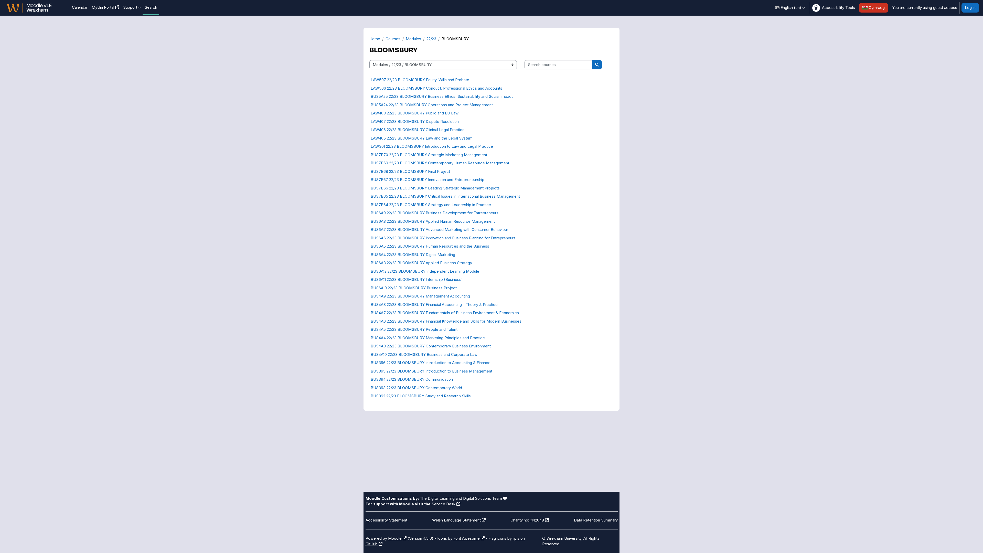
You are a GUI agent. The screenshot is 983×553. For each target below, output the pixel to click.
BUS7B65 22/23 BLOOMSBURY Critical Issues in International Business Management (445, 196)
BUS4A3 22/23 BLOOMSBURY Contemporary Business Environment (431, 346)
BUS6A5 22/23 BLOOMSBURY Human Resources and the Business (430, 246)
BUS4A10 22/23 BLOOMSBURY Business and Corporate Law (424, 354)
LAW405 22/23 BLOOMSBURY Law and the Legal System (422, 138)
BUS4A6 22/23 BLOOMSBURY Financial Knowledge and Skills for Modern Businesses (446, 321)
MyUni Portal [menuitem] (103, 7)
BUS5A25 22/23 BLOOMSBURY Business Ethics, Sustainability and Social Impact (442, 96)
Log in (970, 7)
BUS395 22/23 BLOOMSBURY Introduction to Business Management (431, 371)
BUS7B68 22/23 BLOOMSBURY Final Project (410, 171)
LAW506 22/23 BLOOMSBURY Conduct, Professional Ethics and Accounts (436, 88)
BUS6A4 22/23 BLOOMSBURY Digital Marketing (413, 254)
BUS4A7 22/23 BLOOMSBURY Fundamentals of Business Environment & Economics (445, 312)
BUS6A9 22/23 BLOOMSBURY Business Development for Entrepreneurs (434, 212)
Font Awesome (466, 538)
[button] (789, 8)
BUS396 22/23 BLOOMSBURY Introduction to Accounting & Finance (430, 362)
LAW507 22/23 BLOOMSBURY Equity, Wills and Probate (420, 79)
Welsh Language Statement (456, 520)
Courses (393, 38)
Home (374, 38)
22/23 (431, 38)
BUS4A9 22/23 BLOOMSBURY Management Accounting (420, 296)
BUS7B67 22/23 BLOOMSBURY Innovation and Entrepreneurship (427, 179)
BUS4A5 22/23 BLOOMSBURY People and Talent (414, 329)
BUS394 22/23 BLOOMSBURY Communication (412, 379)
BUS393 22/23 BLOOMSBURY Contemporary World (416, 387)
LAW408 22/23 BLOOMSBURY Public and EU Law (414, 113)
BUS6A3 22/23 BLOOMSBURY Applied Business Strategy (421, 262)
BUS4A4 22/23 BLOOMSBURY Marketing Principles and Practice (428, 337)
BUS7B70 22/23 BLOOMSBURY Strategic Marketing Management (429, 154)
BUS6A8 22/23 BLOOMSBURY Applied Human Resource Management (433, 221)
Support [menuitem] (130, 7)
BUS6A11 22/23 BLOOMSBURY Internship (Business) (417, 279)
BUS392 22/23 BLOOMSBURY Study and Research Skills (421, 396)
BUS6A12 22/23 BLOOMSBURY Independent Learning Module (425, 271)
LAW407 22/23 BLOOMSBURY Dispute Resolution (415, 121)
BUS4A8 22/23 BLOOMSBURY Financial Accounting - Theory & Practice (434, 304)
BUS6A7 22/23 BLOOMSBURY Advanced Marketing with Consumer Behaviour (439, 229)
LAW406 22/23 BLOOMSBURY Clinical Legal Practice (418, 129)
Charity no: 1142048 (527, 520)
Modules (413, 38)
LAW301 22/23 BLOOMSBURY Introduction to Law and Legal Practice (432, 146)
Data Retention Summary (596, 520)
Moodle (395, 538)
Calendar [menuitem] (80, 7)
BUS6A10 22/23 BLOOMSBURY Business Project (414, 287)
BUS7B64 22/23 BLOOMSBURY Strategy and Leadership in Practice (431, 204)
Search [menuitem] (151, 7)
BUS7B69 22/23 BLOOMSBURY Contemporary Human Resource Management (440, 163)
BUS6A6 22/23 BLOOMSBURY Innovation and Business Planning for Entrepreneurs (443, 238)
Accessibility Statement (386, 520)
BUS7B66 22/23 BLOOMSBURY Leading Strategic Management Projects (435, 188)
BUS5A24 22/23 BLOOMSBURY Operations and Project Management (432, 104)
